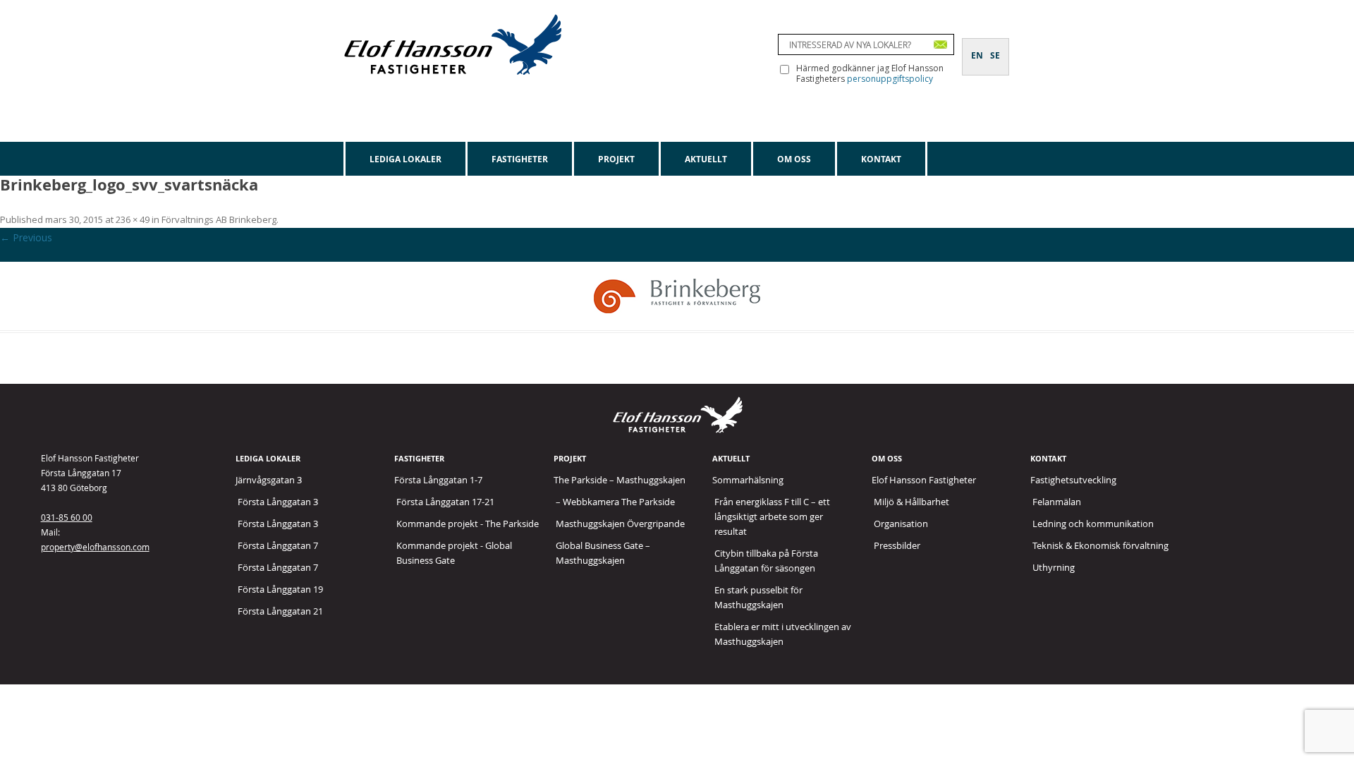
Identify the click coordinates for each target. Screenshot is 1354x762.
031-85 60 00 (66, 517)
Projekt (616, 159)
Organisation (901, 523)
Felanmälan (1056, 501)
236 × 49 (133, 219)
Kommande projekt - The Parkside (467, 523)
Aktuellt (706, 159)
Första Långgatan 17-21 (445, 501)
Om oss (794, 159)
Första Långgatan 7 (278, 545)
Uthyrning (1053, 567)
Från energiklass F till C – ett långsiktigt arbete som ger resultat (772, 516)
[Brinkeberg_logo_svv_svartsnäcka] (677, 296)
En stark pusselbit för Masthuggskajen (758, 597)
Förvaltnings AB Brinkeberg (218, 219)
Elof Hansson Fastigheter (924, 479)
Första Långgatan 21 (280, 611)
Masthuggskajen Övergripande (620, 523)
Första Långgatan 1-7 (438, 479)
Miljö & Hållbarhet (911, 501)
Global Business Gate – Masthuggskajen (603, 553)
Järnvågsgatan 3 (269, 479)
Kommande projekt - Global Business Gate (454, 553)
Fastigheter (520, 159)
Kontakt (881, 159)
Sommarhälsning (747, 479)
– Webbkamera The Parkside (615, 501)
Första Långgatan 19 (280, 589)
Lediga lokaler (405, 159)
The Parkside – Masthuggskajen (619, 479)
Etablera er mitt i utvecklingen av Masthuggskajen (782, 634)
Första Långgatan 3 (278, 501)
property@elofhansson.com (95, 546)
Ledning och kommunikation (1093, 523)
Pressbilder (897, 545)
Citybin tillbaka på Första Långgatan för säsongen (766, 560)
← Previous (26, 237)
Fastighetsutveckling (1073, 479)
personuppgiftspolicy (890, 79)
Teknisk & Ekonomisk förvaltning (1100, 545)
